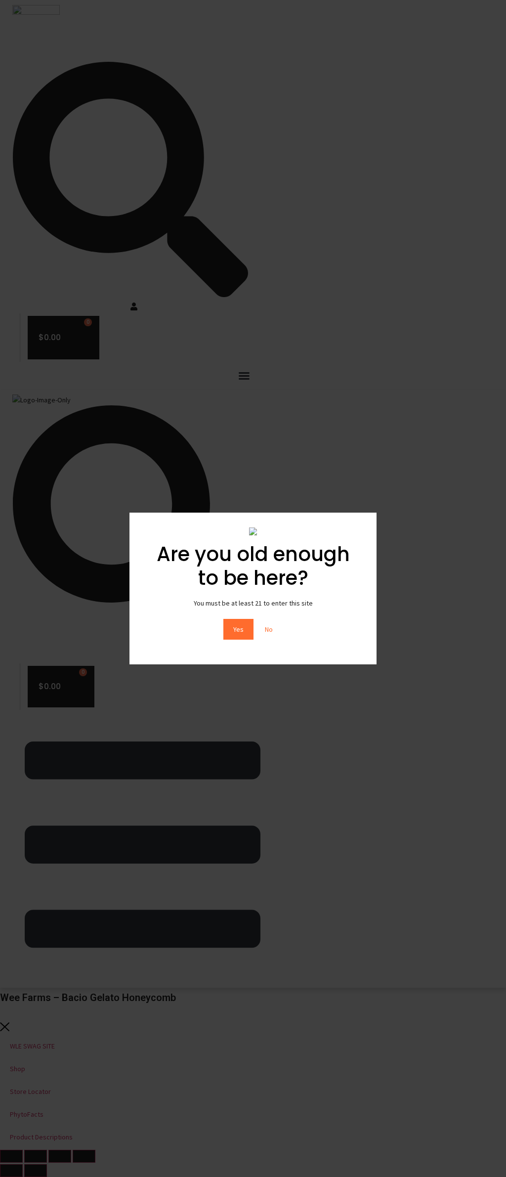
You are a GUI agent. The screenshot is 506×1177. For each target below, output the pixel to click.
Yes (238, 629)
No (269, 629)
